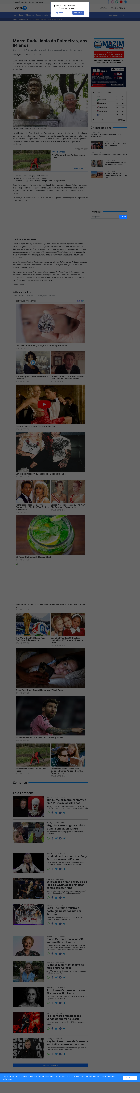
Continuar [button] (129, 1078)
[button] (120, 1078)
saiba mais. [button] (7, 1079)
